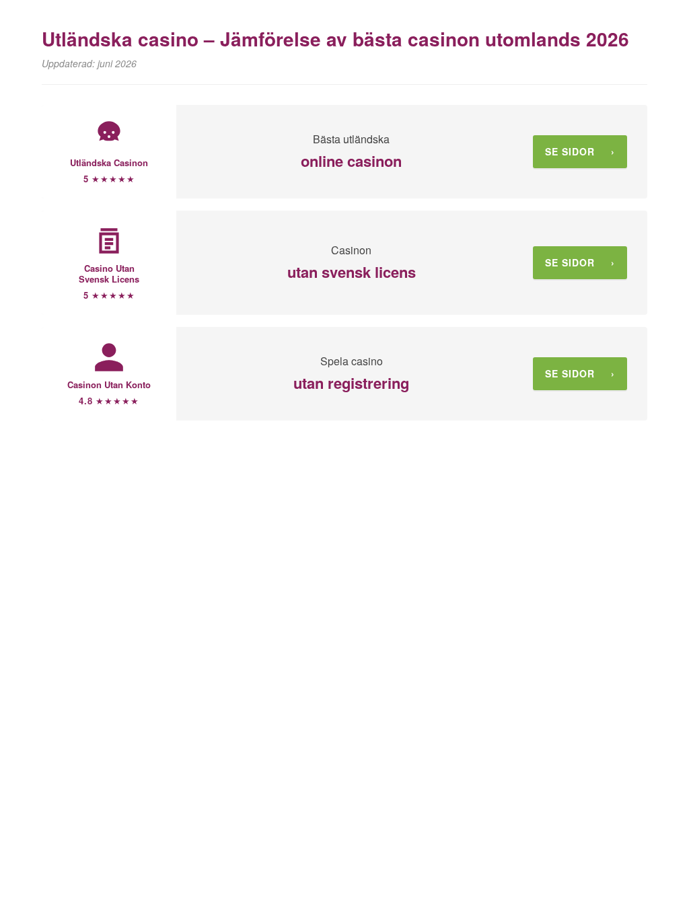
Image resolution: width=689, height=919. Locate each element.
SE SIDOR (580, 151)
